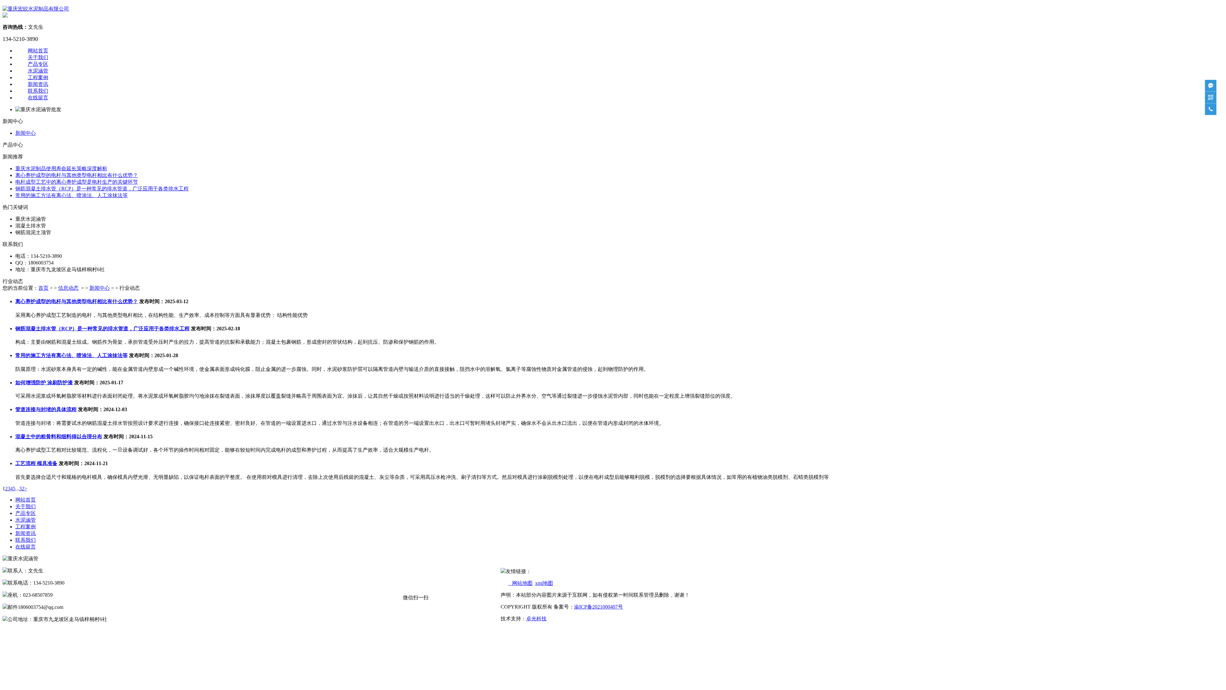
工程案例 (38, 77)
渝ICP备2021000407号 (598, 607)
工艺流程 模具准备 (36, 463)
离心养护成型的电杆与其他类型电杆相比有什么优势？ (76, 175)
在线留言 (38, 97)
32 (21, 488)
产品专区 (38, 64)
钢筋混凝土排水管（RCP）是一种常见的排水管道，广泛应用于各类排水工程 (102, 188)
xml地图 (544, 583)
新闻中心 (25, 133)
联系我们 (38, 91)
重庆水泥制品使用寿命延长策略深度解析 (61, 168)
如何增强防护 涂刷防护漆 (44, 382)
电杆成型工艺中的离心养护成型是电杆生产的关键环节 (76, 182)
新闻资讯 (38, 84)
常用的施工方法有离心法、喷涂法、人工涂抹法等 (71, 195)
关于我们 (38, 57)
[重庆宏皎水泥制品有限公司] (36, 9)
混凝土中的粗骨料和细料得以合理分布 (58, 436)
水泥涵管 (38, 70)
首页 (43, 288)
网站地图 (520, 583)
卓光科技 (536, 618)
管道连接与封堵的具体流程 (46, 409)
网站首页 (38, 50)
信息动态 (68, 288)
